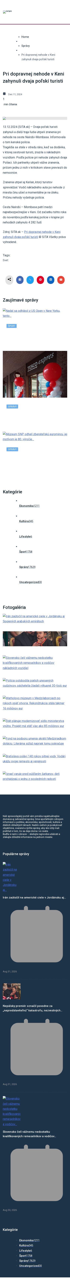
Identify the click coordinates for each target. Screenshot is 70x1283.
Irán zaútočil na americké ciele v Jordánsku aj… (34, 897)
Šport (11, 326)
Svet (5, 260)
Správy (25, 45)
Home (25, 37)
